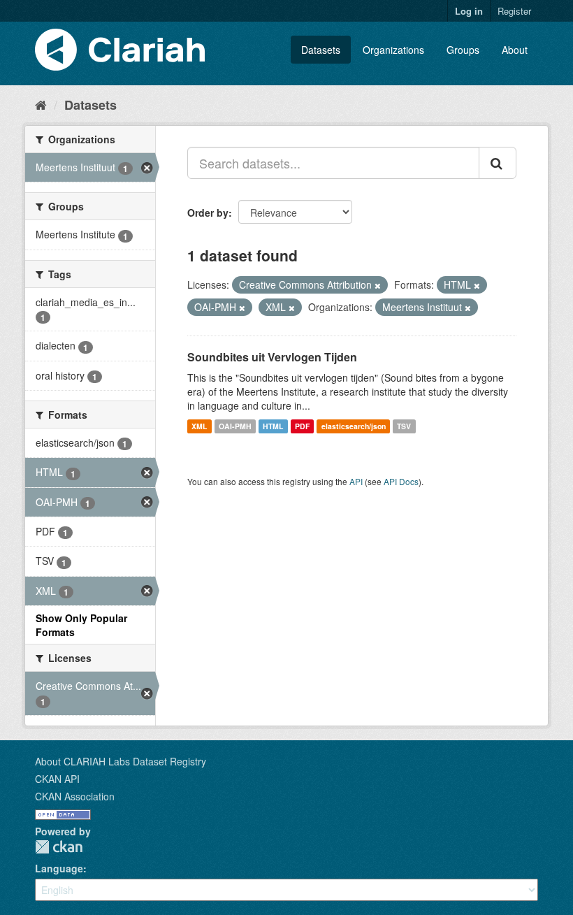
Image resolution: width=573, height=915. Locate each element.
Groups (463, 50)
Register (514, 10)
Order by (208, 212)
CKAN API (57, 779)
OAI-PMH (235, 426)
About (515, 50)
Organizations (393, 50)
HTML (273, 426)
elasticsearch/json (353, 426)
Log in (469, 10)
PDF (302, 426)
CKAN (58, 847)
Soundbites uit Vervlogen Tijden (272, 357)
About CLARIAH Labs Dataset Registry (120, 761)
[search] (497, 163)
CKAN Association (75, 796)
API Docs (401, 481)
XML (199, 426)
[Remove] (378, 285)
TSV (404, 426)
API (356, 481)
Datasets (320, 50)
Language (59, 868)
